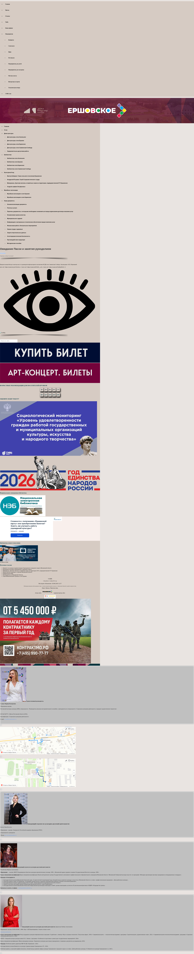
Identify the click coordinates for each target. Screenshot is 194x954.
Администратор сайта (59, 593)
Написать (20, 535)
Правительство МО (8, 573)
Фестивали (11, 57)
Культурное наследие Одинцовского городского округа (17, 569)
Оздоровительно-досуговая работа (18, 151)
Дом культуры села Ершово (15, 140)
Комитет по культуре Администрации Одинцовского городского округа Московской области (27, 568)
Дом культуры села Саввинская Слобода (19, 147)
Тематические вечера (14, 87)
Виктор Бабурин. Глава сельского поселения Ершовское (24, 176)
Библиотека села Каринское (15, 165)
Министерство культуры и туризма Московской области (17, 572)
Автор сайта (38, 593)
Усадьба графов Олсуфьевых (16, 186)
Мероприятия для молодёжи (16, 69)
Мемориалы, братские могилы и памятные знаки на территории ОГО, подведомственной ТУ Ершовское (30, 570)
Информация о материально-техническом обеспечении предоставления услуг (31, 222)
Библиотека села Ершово (15, 162)
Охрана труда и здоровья (15, 229)
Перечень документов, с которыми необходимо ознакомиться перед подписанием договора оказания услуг (40, 211)
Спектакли (11, 46)
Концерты (11, 40)
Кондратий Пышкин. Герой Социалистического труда (23, 179)
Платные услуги (12, 208)
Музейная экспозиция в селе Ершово (18, 193)
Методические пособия (14, 243)
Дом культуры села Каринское (16, 144)
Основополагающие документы (17, 204)
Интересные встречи (14, 81)
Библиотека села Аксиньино (16, 158)
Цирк (9, 52)
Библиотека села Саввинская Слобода (19, 169)
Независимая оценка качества (16, 215)
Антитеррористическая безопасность (18, 236)
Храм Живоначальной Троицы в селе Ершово (15, 576)
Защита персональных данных (16, 232)
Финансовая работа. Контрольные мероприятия (22, 225)
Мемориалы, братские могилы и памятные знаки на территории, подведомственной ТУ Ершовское (37, 183)
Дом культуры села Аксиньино (16, 137)
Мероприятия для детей (15, 63)
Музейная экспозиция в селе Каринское (19, 197)
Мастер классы (12, 75)
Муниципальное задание (14, 218)
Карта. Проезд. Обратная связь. (50, 588)
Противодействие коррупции (16, 239)
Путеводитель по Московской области (13, 574)
